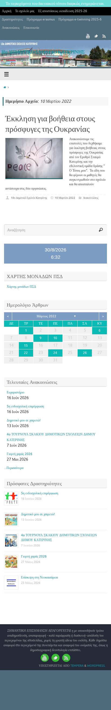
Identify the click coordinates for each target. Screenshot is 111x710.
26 (85, 353)
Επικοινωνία (31, 28)
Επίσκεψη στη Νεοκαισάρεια (39, 577)
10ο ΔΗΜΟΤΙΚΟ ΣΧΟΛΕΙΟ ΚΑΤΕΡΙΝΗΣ (43, 52)
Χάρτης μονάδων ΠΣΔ (21, 287)
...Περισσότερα (13, 468)
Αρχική (6, 11)
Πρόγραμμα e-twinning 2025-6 (80, 19)
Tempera (77, 666)
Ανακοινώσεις (11, 28)
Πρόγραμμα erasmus (41, 19)
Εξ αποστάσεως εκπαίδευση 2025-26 (62, 11)
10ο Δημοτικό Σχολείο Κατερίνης (29, 198)
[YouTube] (88, 36)
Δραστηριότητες (12, 19)
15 (26, 345)
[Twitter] (96, 36)
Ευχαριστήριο (15, 392)
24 (55, 353)
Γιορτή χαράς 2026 (19, 454)
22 (26, 353)
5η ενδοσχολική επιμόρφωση (25, 406)
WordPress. (96, 666)
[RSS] (104, 36)
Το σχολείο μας (24, 11)
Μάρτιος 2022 (46, 316)
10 (55, 338)
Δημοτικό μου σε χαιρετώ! (23, 420)
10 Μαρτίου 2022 (65, 198)
